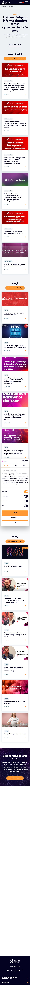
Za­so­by (12, 6)
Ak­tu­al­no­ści (12, 44)
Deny (15, 522)
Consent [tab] (5, 465)
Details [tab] (15, 465)
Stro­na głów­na (6, 6)
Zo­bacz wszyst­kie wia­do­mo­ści (15, 59)
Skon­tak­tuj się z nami (15, 778)
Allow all (15, 512)
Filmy (19, 44)
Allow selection (15, 517)
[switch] (26, 496)
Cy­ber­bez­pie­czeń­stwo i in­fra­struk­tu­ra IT (10, 978)
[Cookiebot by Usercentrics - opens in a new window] (21, 461)
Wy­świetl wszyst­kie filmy (15, 541)
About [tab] (24, 465)
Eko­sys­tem (5, 982)
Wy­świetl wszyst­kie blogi (15, 288)
